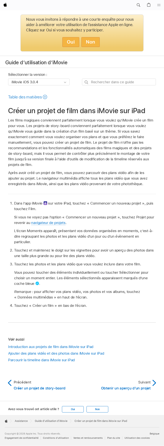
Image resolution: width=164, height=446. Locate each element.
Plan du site (113, 437)
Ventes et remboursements (88, 437)
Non (90, 42)
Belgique (154, 433)
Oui (71, 42)
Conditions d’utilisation (56, 437)
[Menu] (159, 5)
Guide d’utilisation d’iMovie (36, 62)
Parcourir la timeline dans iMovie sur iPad (41, 360)
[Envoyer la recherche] (86, 82)
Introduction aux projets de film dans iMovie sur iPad (50, 347)
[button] (138, 5)
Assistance (21, 421)
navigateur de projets (48, 223)
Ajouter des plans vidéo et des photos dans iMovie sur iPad (56, 353)
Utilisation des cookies (137, 437)
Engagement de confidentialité (21, 437)
